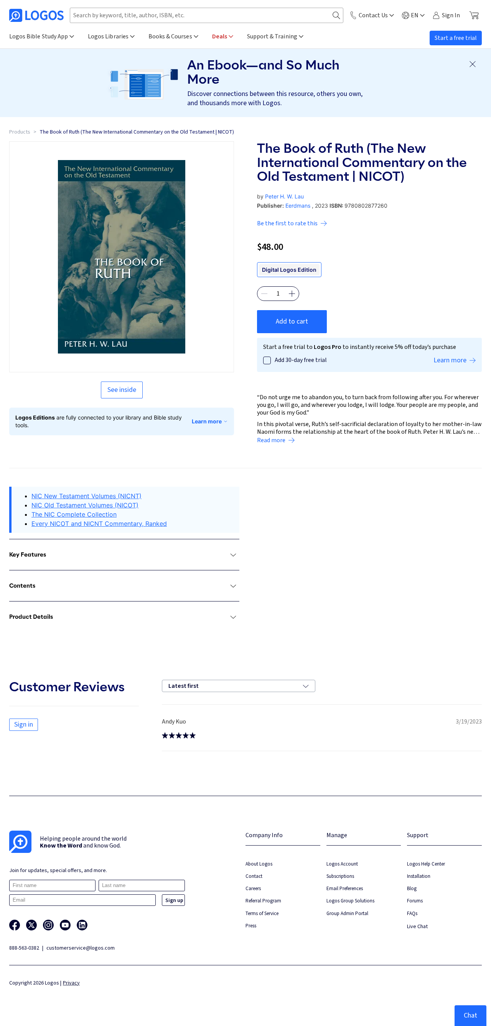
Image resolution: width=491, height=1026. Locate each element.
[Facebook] (14, 925)
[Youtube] (65, 925)
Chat (470, 1015)
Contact (254, 876)
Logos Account (342, 864)
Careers (253, 888)
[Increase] (292, 293)
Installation (418, 876)
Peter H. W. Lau (284, 196)
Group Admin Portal (347, 913)
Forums (415, 900)
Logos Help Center (426, 864)
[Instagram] (48, 925)
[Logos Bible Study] (36, 15)
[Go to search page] (336, 16)
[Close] (472, 64)
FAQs (412, 913)
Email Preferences (344, 888)
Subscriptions (340, 876)
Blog (412, 888)
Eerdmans (297, 205)
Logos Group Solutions (350, 900)
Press (251, 925)
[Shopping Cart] (474, 15)
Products (19, 132)
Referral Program (263, 900)
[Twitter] (31, 925)
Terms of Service (262, 913)
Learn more (207, 421)
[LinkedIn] (82, 925)
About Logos (259, 864)
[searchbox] (206, 15)
